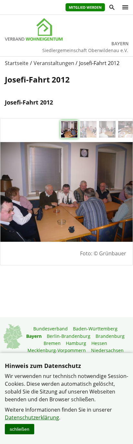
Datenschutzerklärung (32, 417)
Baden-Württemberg (95, 329)
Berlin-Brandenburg (68, 336)
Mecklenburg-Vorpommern (56, 350)
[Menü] (123, 7)
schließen (19, 429)
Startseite (16, 63)
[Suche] (111, 8)
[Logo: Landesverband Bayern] (66, 29)
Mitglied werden (85, 7)
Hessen (99, 343)
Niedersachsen (107, 350)
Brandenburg (110, 336)
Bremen (52, 343)
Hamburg (76, 343)
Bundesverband (50, 329)
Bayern (34, 336)
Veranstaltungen (54, 63)
